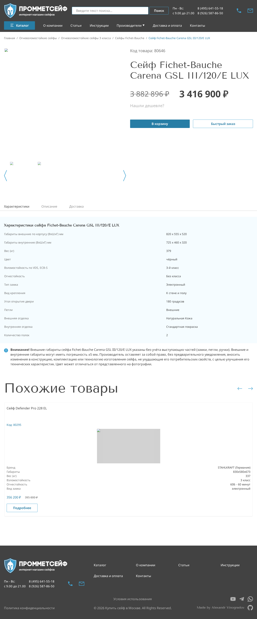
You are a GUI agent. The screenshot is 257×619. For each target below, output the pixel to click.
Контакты (197, 25)
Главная (9, 38)
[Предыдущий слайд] (5, 175)
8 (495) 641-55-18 (210, 8)
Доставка (76, 206)
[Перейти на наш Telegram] (241, 599)
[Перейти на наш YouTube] (233, 599)
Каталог (100, 565)
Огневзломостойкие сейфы (38, 38)
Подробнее (22, 508)
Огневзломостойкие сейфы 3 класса (86, 38)
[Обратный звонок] (239, 10)
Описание (49, 206)
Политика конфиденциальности (29, 608)
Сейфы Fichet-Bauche (129, 38)
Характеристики (16, 206)
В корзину (160, 124)
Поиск (159, 10)
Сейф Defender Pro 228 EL (27, 408)
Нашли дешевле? (147, 105)
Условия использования (132, 599)
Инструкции (99, 25)
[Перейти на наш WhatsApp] (250, 599)
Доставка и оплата (167, 25)
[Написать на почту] (250, 11)
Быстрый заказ (223, 124)
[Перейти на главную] (36, 10)
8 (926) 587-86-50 (210, 13)
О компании (52, 25)
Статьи (76, 25)
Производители (129, 25)
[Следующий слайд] (124, 175)
